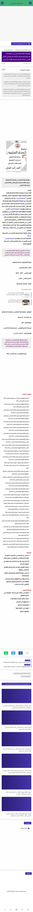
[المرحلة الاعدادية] (6, 894)
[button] (20, 653)
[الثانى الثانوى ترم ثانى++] (14, 894)
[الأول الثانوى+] (27, 894)
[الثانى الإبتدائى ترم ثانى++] (22, 899)
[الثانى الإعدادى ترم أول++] (22, 896)
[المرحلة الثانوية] (30, 894)
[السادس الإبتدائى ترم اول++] (22, 901)
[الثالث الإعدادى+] (16, 896)
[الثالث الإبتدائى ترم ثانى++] (14, 899)
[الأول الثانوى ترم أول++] (25, 894)
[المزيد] (19, 903)
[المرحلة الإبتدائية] (8, 896)
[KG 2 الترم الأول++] (24, 903)
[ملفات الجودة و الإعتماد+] (11, 903)
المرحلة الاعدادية (8, 50)
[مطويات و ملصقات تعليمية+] (8, 903)
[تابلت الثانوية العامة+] (14, 903)
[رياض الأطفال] (8, 901)
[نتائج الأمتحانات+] (16, 905)
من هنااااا (9, 354)
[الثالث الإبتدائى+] (19, 899)
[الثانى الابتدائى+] (27, 899)
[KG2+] (27, 903)
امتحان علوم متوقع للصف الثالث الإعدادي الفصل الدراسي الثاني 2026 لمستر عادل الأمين (18, 815)
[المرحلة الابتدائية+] (11, 901)
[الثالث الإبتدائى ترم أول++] (16, 899)
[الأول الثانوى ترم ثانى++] (22, 894)
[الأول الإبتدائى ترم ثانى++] (30, 899)
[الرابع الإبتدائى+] (11, 899)
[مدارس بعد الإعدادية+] (3, 903)
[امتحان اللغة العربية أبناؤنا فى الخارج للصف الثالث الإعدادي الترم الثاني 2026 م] (16, 782)
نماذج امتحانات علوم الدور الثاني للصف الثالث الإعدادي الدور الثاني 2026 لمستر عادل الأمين (17, 707)
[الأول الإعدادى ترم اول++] (30, 896)
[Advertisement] (16, 23)
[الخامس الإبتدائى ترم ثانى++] (27, 901)
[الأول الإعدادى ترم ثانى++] (27, 896)
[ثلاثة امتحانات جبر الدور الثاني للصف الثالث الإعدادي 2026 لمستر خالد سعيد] (16, 717)
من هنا (29, 236)
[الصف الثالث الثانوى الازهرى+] (14, 901)
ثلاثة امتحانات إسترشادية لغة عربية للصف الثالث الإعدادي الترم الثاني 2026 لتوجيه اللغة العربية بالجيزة (16, 771)
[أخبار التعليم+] (16, 903)
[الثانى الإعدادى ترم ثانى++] (19, 896)
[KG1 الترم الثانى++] (30, 903)
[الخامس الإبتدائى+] (3, 899)
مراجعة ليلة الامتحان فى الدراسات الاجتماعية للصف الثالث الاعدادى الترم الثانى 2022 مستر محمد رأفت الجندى (17, 76)
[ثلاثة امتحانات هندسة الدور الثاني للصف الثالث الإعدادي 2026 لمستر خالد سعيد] (16, 739)
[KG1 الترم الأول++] (3, 901)
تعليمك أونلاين (16, 3)
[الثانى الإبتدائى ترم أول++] (24, 899)
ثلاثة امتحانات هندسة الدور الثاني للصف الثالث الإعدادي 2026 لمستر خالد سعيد (17, 750)
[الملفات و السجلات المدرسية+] (5, 903)
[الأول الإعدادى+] (3, 894)
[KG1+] (5, 901)
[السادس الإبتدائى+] (24, 901)
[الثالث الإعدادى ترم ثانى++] (11, 896)
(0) (2, 63)
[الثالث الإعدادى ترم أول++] (14, 896)
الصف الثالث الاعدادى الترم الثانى (22, 50)
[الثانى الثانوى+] (19, 894)
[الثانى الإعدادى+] (24, 896)
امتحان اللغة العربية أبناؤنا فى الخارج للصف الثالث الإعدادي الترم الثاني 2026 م (18, 793)
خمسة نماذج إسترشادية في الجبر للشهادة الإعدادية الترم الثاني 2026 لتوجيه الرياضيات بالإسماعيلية (15, 301)
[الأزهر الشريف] (16, 901)
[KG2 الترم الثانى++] (22, 903)
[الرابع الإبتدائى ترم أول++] (8, 899)
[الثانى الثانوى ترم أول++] (16, 894)
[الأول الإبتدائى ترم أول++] (3, 896)
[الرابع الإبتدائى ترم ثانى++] (5, 899)
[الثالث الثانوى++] (8, 894)
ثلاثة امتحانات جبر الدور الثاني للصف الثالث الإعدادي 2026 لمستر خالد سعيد (18, 728)
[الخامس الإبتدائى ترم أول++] (30, 901)
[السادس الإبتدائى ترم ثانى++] (19, 901)
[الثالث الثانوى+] (11, 894)
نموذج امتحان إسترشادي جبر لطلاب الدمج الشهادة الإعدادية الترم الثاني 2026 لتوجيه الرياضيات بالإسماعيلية (14, 294)
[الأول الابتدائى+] (5, 896)
